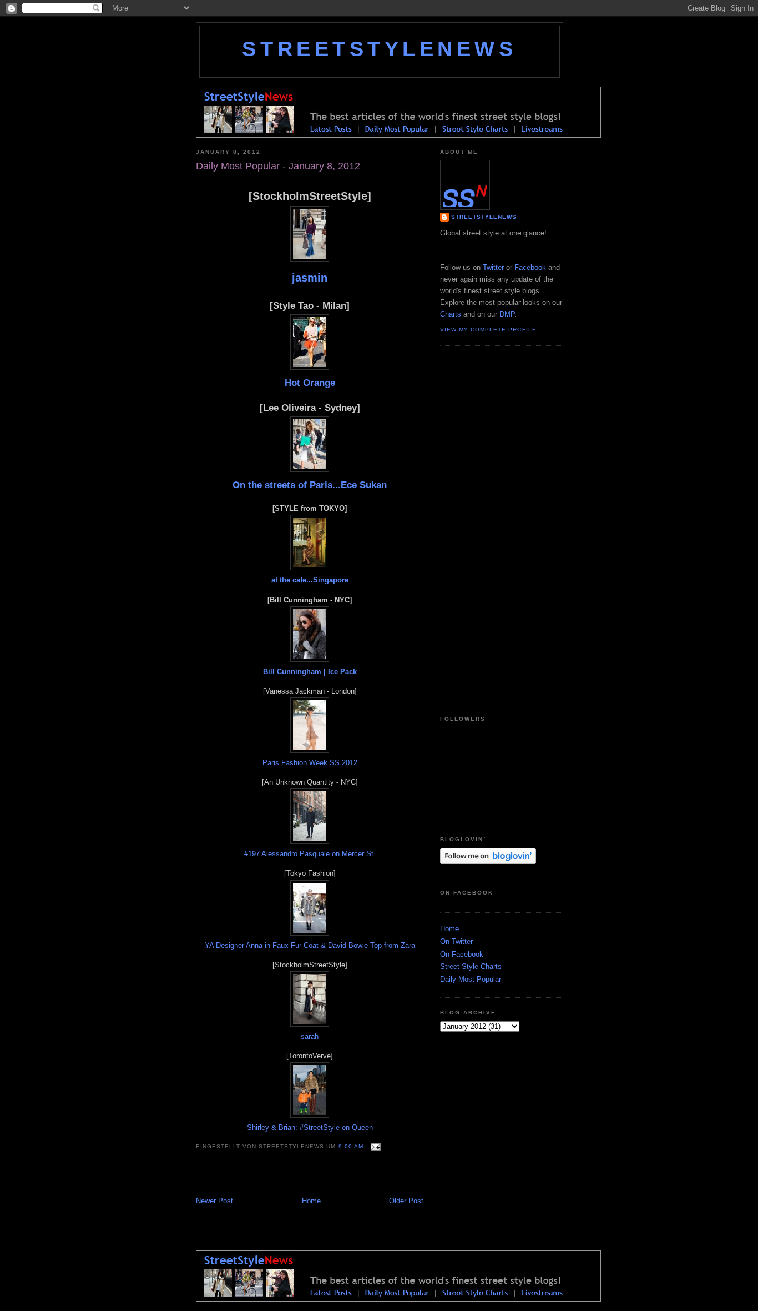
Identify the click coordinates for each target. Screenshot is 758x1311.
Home (311, 1201)
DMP (506, 314)
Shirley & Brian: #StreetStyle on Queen (310, 1127)
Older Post (406, 1201)
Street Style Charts (471, 966)
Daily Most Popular (470, 979)
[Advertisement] (326, 1183)
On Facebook (461, 954)
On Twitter (456, 941)
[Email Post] (374, 1146)
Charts (450, 314)
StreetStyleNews (379, 49)
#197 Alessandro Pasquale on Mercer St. (310, 854)
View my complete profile (488, 330)
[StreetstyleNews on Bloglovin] (488, 861)
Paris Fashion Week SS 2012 (309, 763)
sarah (310, 1036)
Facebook (530, 267)
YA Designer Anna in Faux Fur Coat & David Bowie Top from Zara (310, 945)
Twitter (493, 267)
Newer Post (214, 1201)
